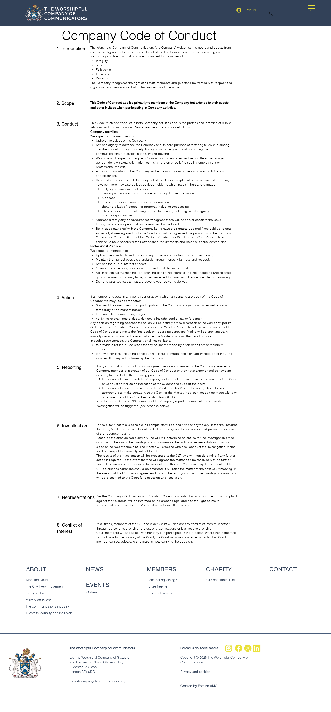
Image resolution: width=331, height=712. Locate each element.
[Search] (271, 13)
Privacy (185, 671)
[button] (311, 8)
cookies (204, 671)
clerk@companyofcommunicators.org (97, 681)
